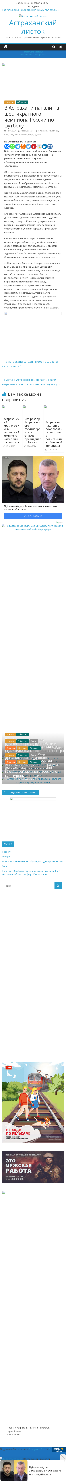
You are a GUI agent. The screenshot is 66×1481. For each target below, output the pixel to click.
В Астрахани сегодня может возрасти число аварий (30, 364)
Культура (11, 748)
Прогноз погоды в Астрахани (33, 55)
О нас (5, 866)
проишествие (21, 134)
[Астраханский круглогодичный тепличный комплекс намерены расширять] (12, 407)
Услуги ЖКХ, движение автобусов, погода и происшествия (32, 861)
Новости (10, 102)
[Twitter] (28, 146)
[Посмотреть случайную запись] (60, 47)
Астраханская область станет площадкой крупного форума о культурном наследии (31, 771)
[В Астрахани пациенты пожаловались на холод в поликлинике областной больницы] (54, 407)
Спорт (34, 741)
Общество (22, 102)
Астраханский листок (33, 27)
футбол (38, 134)
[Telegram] (17, 146)
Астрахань (43, 130)
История (6, 856)
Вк (50, 1449)
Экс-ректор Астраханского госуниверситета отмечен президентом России (32, 430)
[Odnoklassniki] (23, 146)
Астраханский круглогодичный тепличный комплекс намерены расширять (11, 430)
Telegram (34, 1449)
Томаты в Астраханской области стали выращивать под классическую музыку (31, 382)
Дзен (43, 1449)
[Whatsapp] (12, 146)
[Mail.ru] (50, 146)
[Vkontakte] (7, 146)
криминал (53, 130)
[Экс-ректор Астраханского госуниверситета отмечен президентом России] (33, 407)
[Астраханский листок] (5, 47)
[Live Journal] (39, 146)
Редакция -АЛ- (27, 130)
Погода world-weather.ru (33, 52)
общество (8, 134)
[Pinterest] (34, 146)
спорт (30, 134)
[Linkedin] (44, 146)
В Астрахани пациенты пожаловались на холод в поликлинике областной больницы (53, 432)
